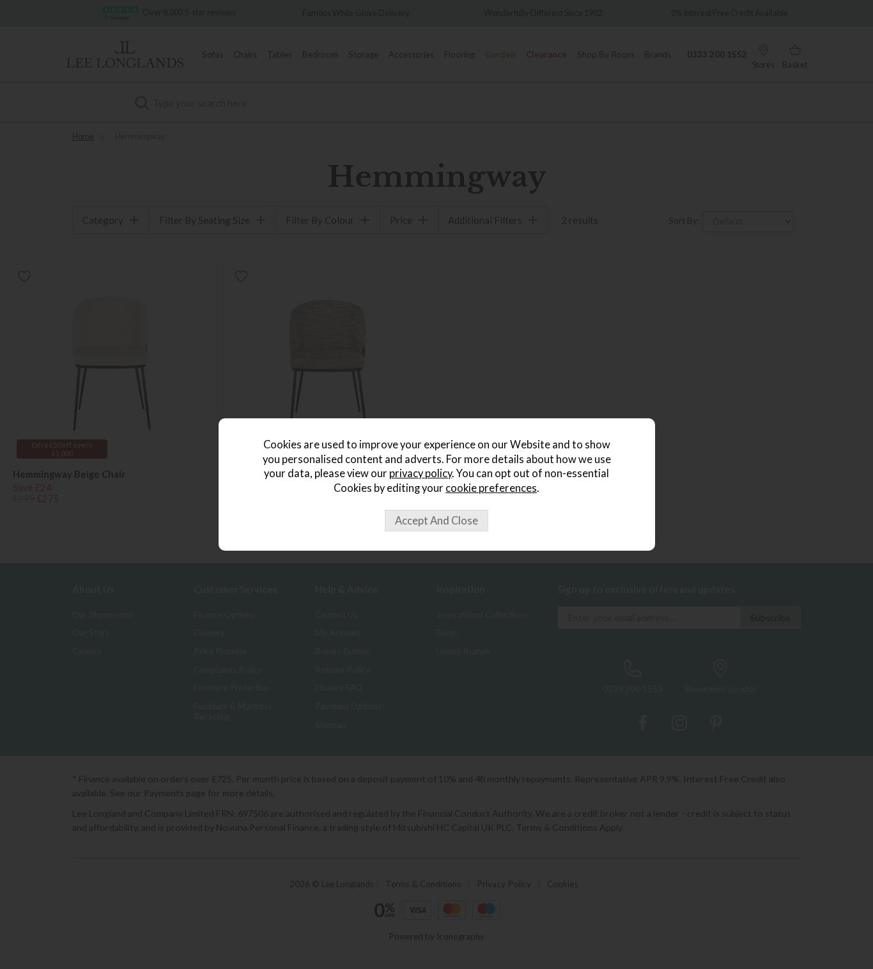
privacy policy (420, 473)
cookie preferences (491, 488)
